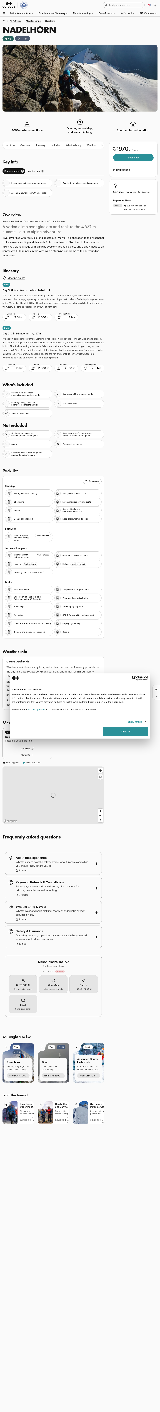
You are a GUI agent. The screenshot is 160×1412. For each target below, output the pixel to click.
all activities (15, 21)
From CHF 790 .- (18, 1075)
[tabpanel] (53, 188)
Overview (25, 145)
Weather (91, 145)
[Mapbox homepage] (10, 821)
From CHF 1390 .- (53, 1075)
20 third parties (36, 709)
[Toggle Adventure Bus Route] (100, 777)
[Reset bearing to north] (100, 820)
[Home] (4, 21)
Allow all (125, 731)
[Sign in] (155, 5)
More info (25, 755)
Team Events (105, 13)
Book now (133, 157)
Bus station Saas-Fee (136, 206)
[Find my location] (100, 770)
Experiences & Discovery (51, 13)
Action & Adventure (20, 13)
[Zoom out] (100, 815)
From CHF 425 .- (88, 1075)
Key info (10, 145)
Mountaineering (82, 13)
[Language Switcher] (149, 5)
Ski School (126, 13)
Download (94, 481)
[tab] (13, 171)
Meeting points (16, 278)
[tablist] (53, 171)
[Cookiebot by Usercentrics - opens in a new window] (134, 678)
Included (55, 145)
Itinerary (40, 145)
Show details (135, 721)
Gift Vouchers (147, 13)
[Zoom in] (100, 811)
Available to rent (43, 535)
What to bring (73, 145)
